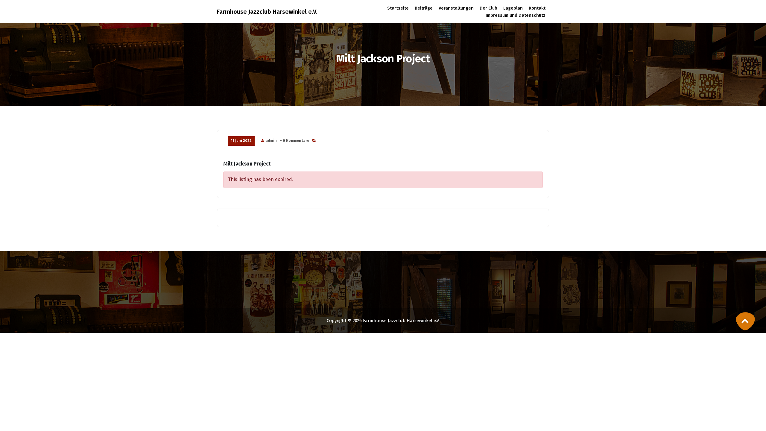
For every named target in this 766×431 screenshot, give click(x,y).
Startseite (398, 8)
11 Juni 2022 (241, 141)
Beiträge (424, 8)
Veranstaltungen (456, 8)
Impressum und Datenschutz (515, 15)
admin (271, 141)
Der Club (488, 8)
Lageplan (513, 8)
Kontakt (537, 8)
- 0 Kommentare (294, 141)
